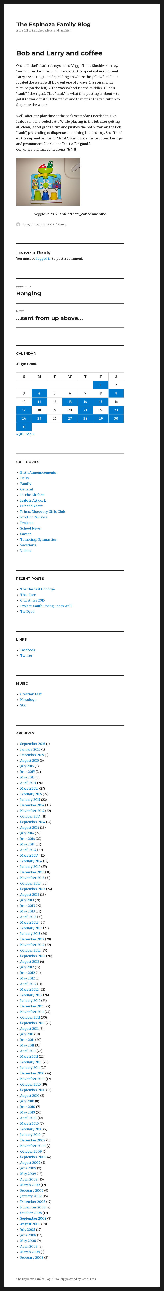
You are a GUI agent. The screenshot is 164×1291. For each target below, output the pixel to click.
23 (116, 410)
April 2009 (29, 1179)
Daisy (24, 478)
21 (85, 410)
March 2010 (29, 1123)
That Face (28, 595)
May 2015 (27, 777)
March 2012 (29, 989)
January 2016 (30, 749)
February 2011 (31, 1062)
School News (30, 528)
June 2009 (28, 1168)
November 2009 (33, 1146)
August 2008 (30, 1224)
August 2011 (29, 1029)
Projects (26, 523)
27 (70, 418)
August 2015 (29, 760)
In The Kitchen (32, 495)
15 (100, 402)
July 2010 (27, 1101)
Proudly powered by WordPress (75, 1279)
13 (70, 402)
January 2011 (30, 1068)
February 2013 (31, 928)
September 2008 (33, 1218)
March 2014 (29, 855)
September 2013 (32, 889)
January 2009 (31, 1196)
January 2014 (30, 867)
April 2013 (28, 917)
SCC (23, 705)
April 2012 (28, 984)
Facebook (27, 650)
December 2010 (32, 1073)
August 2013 (29, 895)
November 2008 (33, 1207)
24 (24, 418)
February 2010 (31, 1129)
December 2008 (32, 1202)
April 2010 (28, 1118)
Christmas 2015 (32, 600)
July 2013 (27, 900)
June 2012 (27, 973)
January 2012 (30, 1001)
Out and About (31, 506)
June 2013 (27, 906)
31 (24, 427)
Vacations (28, 545)
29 (101, 418)
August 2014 (29, 827)
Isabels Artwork (33, 500)
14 (85, 402)
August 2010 (29, 1096)
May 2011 (27, 1045)
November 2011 (32, 1012)
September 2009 (33, 1157)
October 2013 (30, 883)
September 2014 (32, 822)
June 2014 (27, 839)
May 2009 (28, 1174)
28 (85, 418)
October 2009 (31, 1151)
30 (116, 418)
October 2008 (31, 1213)
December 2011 (32, 1006)
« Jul (19, 434)
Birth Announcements (38, 472)
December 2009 (32, 1140)
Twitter (26, 656)
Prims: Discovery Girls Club (42, 512)
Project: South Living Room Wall (46, 606)
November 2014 (32, 811)
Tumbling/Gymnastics (38, 539)
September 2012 (32, 956)
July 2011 (26, 1034)
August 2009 (30, 1163)
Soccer (25, 534)
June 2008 (28, 1235)
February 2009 (31, 1190)
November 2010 (32, 1079)
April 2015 (28, 783)
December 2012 (32, 939)
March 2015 (29, 788)
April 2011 (28, 1051)
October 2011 (30, 1017)
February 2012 (31, 995)
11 (39, 402)
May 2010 (27, 1112)
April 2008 (29, 1246)
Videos (25, 551)
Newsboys (28, 700)
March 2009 (30, 1185)
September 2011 (32, 1023)
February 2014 (31, 861)
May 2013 (27, 911)
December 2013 (32, 872)
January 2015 (30, 800)
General (26, 489)
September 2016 (32, 744)
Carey (26, 224)
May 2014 (27, 844)
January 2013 (30, 934)
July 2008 (27, 1230)
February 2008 (31, 1257)
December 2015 (32, 755)
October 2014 (30, 816)
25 (39, 418)
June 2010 (27, 1107)
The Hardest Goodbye (37, 589)
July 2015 (27, 766)
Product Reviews (33, 517)
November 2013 (32, 878)
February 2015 (31, 794)
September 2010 (32, 1090)
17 (24, 410)
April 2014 (28, 850)
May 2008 (28, 1241)
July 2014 (27, 833)
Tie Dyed (27, 611)
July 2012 (27, 967)
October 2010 (30, 1084)
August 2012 (29, 962)
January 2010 (30, 1135)
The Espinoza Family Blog (53, 24)
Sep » (30, 434)
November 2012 (32, 945)
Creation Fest (31, 694)
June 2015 (27, 772)
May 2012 (27, 978)
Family (62, 224)
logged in (43, 258)
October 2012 (30, 950)
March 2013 (29, 922)
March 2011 (29, 1056)
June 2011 (27, 1040)
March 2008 (30, 1252)
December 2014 (32, 805)
